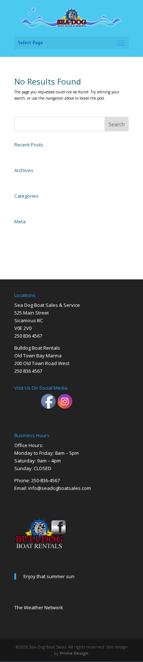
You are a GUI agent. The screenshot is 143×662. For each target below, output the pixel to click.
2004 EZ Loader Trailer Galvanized (43, 153)
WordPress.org (26, 254)
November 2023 (27, 179)
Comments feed (27, 246)
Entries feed (24, 238)
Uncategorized (26, 205)
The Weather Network (38, 607)
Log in (19, 230)
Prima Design (74, 653)
